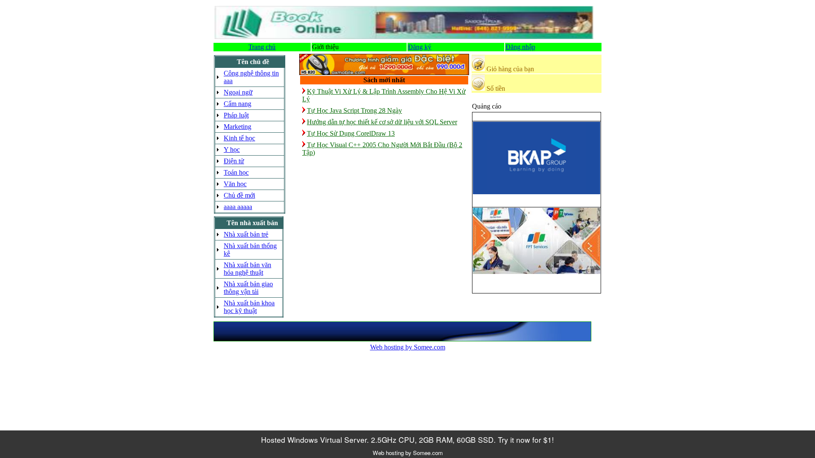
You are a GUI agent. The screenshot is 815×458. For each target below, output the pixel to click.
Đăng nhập (520, 46)
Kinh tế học (239, 138)
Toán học (236, 172)
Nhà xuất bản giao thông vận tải (248, 287)
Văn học (235, 183)
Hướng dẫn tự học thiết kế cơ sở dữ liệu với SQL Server (382, 122)
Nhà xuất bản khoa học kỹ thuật (249, 306)
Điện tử (234, 161)
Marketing (237, 126)
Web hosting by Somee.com (407, 347)
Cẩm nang (237, 103)
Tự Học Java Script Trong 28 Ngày (354, 110)
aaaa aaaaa (238, 206)
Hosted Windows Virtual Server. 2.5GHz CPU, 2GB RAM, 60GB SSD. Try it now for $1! (407, 439)
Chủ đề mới (239, 195)
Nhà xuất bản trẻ (246, 234)
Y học (232, 149)
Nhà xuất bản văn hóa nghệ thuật (247, 268)
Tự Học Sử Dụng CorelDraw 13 (351, 133)
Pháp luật (236, 115)
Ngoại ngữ (238, 92)
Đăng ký (419, 46)
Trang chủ (261, 46)
